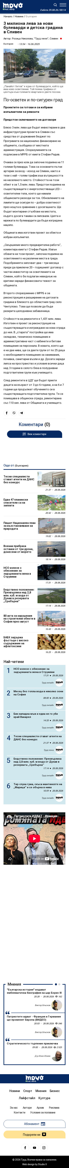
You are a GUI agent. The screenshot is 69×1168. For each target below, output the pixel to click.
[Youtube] (34, 1148)
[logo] (13, 6)
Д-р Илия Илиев (42, 1056)
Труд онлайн (48, 682)
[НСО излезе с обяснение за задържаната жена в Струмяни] (51, 572)
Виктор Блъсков (42, 1005)
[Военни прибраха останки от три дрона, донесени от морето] (51, 549)
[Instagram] (44, 1148)
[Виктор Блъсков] (56, 1005)
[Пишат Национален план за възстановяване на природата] (51, 526)
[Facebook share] (7, 413)
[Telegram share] (21, 413)
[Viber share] (14, 413)
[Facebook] (25, 1148)
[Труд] (34, 1079)
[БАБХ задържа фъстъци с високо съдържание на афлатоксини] (51, 642)
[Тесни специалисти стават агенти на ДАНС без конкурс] (51, 479)
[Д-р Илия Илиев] (56, 1056)
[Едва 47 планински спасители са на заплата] (51, 503)
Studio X (42, 1164)
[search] (55, 4)
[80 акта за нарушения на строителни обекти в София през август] (51, 619)
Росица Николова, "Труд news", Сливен (35, 38)
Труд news (49, 750)
